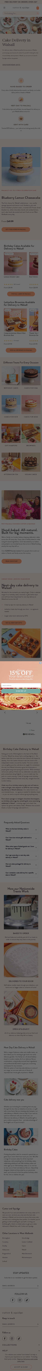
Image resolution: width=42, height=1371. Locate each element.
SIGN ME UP (21, 691)
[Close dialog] (40, 663)
